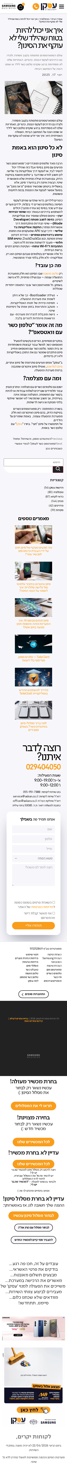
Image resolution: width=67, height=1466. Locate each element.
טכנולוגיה (58, 492)
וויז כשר (57, 977)
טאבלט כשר (32, 969)
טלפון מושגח (50, 273)
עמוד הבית (56, 19)
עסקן (19, 424)
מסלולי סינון (32, 966)
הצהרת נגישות (54, 966)
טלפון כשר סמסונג (29, 977)
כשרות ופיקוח (54, 954)
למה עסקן (33, 981)
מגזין (60, 501)
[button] (61, 6)
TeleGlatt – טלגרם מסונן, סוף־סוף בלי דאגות (33, 658)
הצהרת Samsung (51, 958)
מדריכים (58, 505)
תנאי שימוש (32, 954)
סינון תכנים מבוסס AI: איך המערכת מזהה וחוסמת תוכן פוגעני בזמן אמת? (33, 624)
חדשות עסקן (56, 487)
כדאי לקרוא (57, 496)
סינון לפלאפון (55, 366)
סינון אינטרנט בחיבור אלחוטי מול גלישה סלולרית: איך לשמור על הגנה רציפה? (33, 587)
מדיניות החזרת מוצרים (26, 958)
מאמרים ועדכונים (52, 981)
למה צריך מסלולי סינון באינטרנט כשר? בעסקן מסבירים (33, 727)
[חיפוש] (58, 469)
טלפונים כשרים (54, 973)
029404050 (43, 767)
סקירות (59, 510)
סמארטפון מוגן (54, 969)
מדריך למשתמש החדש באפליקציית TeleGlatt (33, 691)
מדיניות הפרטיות (42, 907)
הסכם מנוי (56, 962)
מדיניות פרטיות (30, 962)
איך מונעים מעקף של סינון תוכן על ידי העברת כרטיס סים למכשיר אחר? (33, 551)
